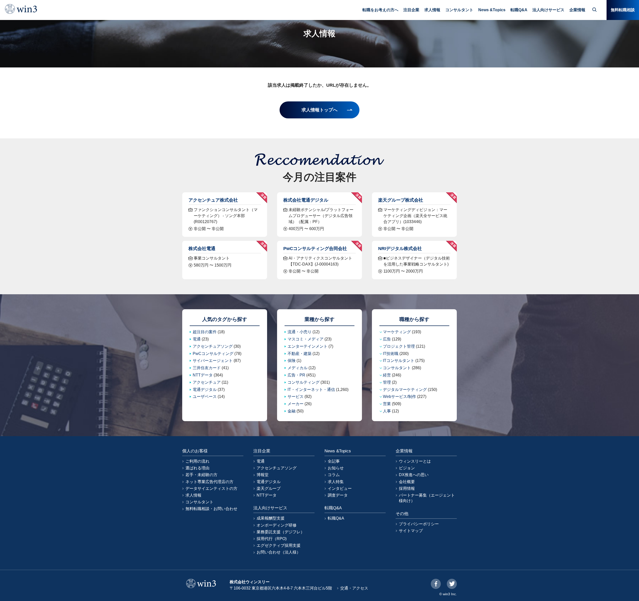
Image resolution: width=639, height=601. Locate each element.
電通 (197, 339)
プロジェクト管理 (399, 346)
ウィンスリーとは (415, 461)
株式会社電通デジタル (305, 200)
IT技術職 (390, 353)
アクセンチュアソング (213, 346)
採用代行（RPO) (272, 539)
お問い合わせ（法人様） (279, 552)
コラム (334, 475)
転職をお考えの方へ (380, 10)
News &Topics (491, 10)
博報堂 (263, 475)
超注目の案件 (205, 332)
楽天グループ (269, 488)
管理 (387, 382)
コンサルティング (304, 382)
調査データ (338, 495)
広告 (387, 339)
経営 (387, 375)
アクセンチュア (207, 382)
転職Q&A (518, 10)
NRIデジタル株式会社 (400, 248)
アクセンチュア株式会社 (213, 200)
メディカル (298, 368)
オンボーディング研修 (277, 525)
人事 (387, 411)
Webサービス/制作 (399, 396)
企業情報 (577, 10)
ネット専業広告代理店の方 (209, 482)
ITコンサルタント (398, 360)
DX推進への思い (414, 475)
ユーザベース (205, 396)
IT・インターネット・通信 (311, 389)
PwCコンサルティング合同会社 (315, 248)
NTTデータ (203, 375)
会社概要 (407, 482)
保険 (292, 360)
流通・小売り (300, 332)
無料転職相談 (623, 10)
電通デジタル (205, 389)
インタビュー (340, 488)
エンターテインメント (307, 346)
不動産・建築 (300, 353)
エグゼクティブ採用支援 (279, 545)
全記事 (334, 461)
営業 (387, 404)
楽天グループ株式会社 (400, 200)
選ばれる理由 (197, 468)
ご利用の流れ (197, 461)
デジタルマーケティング (405, 389)
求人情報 (432, 10)
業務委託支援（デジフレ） (281, 532)
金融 (292, 411)
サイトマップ (411, 531)
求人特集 (336, 482)
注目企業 (411, 10)
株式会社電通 (201, 248)
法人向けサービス (548, 10)
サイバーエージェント (213, 360)
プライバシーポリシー (419, 524)
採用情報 (407, 488)
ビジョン (407, 468)
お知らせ (336, 468)
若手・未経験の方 (201, 475)
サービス (296, 396)
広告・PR (296, 375)
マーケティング (397, 332)
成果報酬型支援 (271, 518)
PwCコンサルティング (213, 353)
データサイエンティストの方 (211, 488)
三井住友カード (207, 368)
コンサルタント (459, 10)
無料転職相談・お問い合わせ (211, 509)
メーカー (296, 404)
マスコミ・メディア (305, 339)
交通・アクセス (354, 588)
